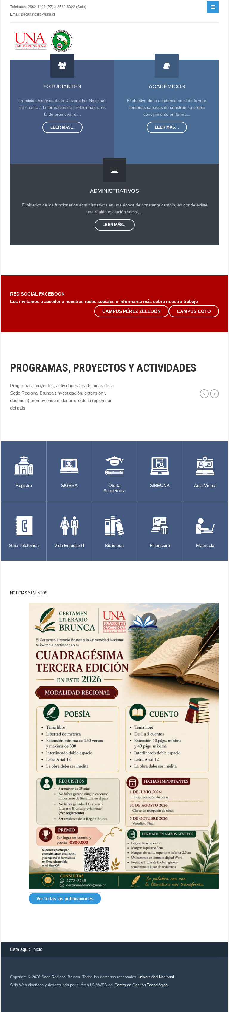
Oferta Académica (114, 488)
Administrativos (114, 191)
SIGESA (69, 485)
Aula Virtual (205, 485)
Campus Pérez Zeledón (131, 311)
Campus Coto (194, 311)
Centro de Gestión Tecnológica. (141, 985)
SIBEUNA (160, 485)
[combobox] (202, 7)
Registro (24, 485)
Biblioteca (114, 545)
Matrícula (205, 545)
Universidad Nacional (155, 977)
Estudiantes (62, 86)
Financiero (160, 545)
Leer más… (62, 127)
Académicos (167, 86)
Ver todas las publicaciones (64, 898)
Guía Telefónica (24, 545)
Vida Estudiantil (69, 545)
